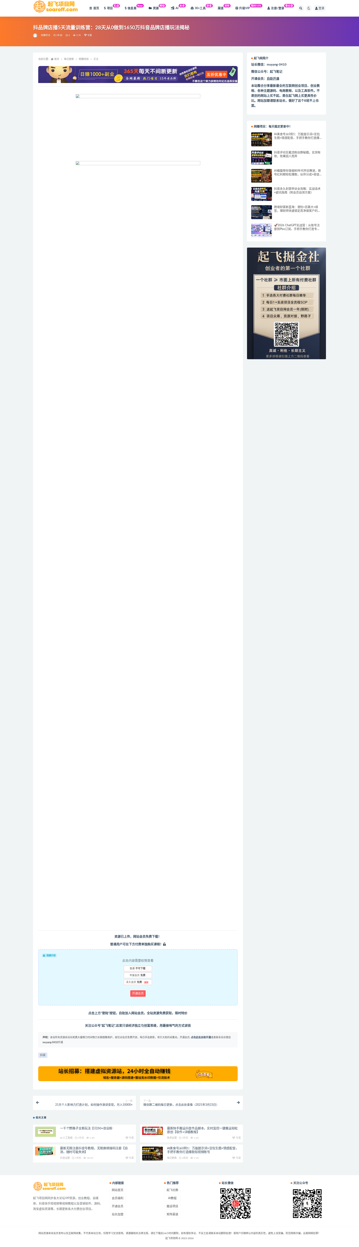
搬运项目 (172, 1206)
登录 (321, 8)
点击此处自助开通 (201, 1037)
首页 (96, 8)
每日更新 (69, 59)
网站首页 (117, 1190)
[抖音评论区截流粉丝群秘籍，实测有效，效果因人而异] (261, 158)
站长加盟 (117, 1214)
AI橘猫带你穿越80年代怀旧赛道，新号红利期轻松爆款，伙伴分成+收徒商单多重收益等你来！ (297, 174)
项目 (113, 7)
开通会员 (138, 993)
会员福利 (117, 1198)
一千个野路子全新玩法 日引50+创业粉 (86, 1128)
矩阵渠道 (172, 1214)
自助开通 (273, 78)
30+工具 (203, 7)
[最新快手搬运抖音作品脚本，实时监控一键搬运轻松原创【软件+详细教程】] (152, 1131)
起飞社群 (172, 1190)
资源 (159, 7)
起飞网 (293, 95)
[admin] (35, 35)
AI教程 (172, 1198)
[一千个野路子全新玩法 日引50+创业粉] (45, 1132)
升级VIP (250, 7)
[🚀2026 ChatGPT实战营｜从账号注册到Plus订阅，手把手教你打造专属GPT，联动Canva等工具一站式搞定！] (261, 230)
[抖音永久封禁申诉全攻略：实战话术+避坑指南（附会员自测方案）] (261, 194)
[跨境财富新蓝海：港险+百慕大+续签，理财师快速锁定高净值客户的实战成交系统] (261, 212)
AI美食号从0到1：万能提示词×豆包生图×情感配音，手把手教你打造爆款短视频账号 (297, 138)
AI (180, 7)
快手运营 (172, 1138)
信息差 (135, 7)
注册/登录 (282, 7)
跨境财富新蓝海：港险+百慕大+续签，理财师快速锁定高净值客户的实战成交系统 (297, 211)
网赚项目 (45, 35)
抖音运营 (65, 1158)
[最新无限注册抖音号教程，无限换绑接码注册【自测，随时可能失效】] (45, 1151)
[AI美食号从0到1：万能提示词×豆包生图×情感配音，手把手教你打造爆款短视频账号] (152, 1153)
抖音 (42, 1055)
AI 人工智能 (66, 1138)
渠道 (224, 7)
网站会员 (139, 936)
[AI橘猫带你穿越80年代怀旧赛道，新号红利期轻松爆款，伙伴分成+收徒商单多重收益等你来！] (261, 176)
